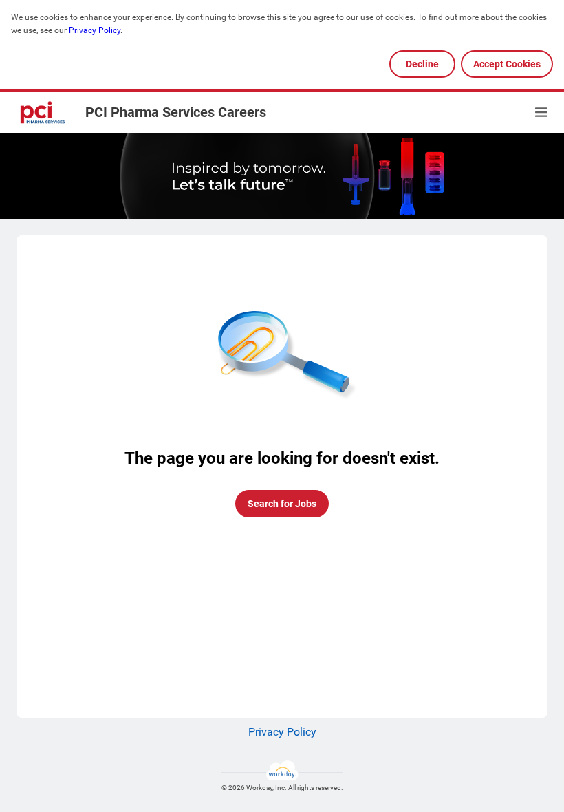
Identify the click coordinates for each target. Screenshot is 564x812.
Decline (422, 64)
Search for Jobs (282, 503)
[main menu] (541, 112)
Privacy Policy (94, 30)
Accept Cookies (507, 64)
